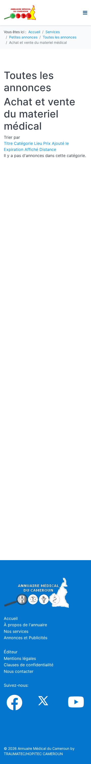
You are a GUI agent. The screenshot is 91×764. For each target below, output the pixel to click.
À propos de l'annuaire (25, 624)
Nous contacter (18, 671)
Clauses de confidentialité (28, 664)
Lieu (38, 143)
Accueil (11, 618)
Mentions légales (20, 658)
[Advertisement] (57, 184)
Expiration (14, 149)
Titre (9, 143)
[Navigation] (85, 12)
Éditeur (10, 651)
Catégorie (24, 143)
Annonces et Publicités (25, 637)
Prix (47, 143)
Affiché (32, 149)
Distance (47, 149)
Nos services (16, 631)
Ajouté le (60, 143)
